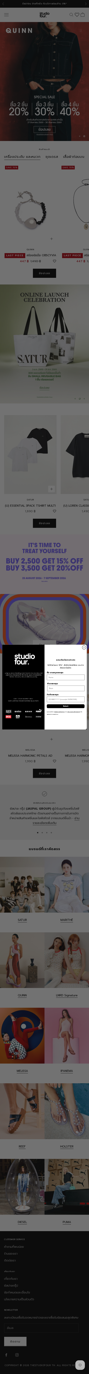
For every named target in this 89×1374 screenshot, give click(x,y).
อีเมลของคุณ (52, 683)
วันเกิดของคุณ (53, 694)
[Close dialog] (84, 647)
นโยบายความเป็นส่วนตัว (73, 712)
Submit (66, 706)
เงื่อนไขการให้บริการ (59, 712)
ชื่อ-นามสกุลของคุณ (55, 672)
